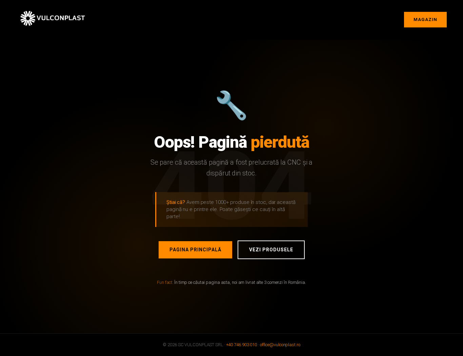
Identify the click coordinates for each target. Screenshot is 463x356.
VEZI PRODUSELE (271, 249)
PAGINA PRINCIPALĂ (195, 249)
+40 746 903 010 (241, 344)
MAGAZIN (425, 19)
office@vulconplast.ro (280, 344)
